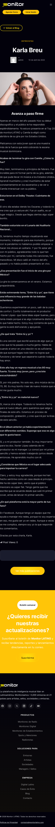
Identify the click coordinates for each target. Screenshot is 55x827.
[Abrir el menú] (50, 4)
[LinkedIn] (24, 706)
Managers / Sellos (27, 769)
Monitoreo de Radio (27, 721)
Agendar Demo (12, 12)
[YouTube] (38, 706)
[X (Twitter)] (16, 706)
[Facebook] (2, 706)
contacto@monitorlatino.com (32, 822)
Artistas (27, 760)
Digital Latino (27, 784)
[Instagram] (9, 706)
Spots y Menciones (27, 735)
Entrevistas (27, 41)
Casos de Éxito (27, 789)
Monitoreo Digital (27, 726)
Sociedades (27, 764)
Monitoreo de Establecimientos (27, 731)
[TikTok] (31, 706)
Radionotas (27, 739)
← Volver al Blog (11, 28)
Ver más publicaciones (27, 571)
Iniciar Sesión (31, 12)
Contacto (27, 798)
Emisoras (27, 755)
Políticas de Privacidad (9, 822)
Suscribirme (27, 658)
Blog (27, 793)
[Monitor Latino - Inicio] (13, 4)
